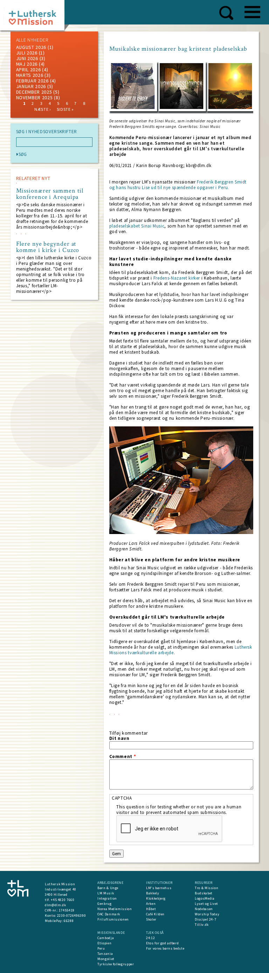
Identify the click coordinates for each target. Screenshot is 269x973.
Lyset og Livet (206, 903)
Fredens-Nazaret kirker (176, 278)
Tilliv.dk (202, 924)
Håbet (151, 909)
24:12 (150, 938)
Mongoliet (106, 959)
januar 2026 (31, 86)
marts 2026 (29, 75)
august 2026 (31, 47)
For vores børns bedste (165, 948)
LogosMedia (205, 898)
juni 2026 (27, 58)
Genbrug (104, 903)
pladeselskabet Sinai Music (137, 226)
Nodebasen (204, 909)
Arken (151, 903)
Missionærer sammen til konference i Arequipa (50, 194)
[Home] (35, 17)
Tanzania (105, 953)
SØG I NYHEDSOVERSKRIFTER (46, 132)
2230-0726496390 (71, 915)
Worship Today (207, 914)
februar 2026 (32, 81)
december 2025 (34, 92)
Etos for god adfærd (162, 943)
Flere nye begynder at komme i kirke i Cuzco (48, 247)
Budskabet (204, 893)
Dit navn (119, 738)
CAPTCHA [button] (122, 798)
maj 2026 (27, 64)
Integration (107, 898)
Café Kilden (155, 914)
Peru (101, 948)
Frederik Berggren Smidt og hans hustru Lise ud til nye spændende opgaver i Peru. (178, 184)
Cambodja (105, 938)
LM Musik (105, 893)
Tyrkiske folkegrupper (115, 964)
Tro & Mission (206, 888)
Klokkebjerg (156, 898)
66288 (69, 920)
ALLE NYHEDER (32, 40)
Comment (122, 756)
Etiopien (104, 943)
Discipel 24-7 (205, 919)
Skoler (151, 919)
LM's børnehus (158, 888)
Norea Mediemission (114, 909)
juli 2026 (26, 53)
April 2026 (28, 69)
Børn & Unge (107, 888)
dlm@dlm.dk (55, 905)
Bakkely (152, 893)
